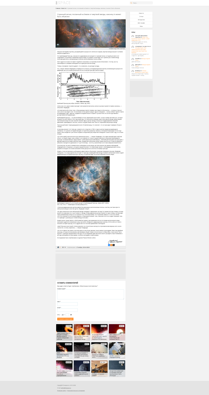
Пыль (141, 26)
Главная (58, 8)
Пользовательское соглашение (76, 390)
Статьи (141, 16)
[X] (114, 245)
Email (59, 307)
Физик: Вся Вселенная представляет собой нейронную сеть (140, 38)
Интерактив (141, 19)
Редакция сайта (61, 390)
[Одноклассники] (111, 245)
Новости (63, 8)
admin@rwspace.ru (66, 388)
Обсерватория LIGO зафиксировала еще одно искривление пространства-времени (139, 50)
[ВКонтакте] (109, 245)
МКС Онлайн (141, 23)
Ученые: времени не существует (141, 71)
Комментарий (61, 289)
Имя (59, 301)
